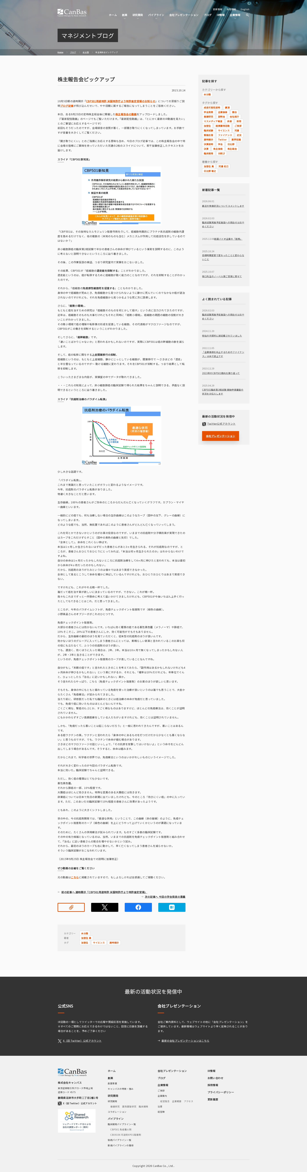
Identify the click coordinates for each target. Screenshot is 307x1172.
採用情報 (231, 9)
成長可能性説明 (212, 107)
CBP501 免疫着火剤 (121, 1129)
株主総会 (232, 148)
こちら (75, 877)
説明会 (221, 116)
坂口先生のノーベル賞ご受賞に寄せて (222, 276)
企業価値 (223, 112)
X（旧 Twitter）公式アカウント (82, 1041)
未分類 (84, 933)
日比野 (231, 144)
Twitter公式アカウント (221, 424)
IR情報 (221, 15)
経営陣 (161, 1111)
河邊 (237, 130)
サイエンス (99, 942)
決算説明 (208, 144)
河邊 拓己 (223, 166)
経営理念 (165, 1101)
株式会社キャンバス (72, 13)
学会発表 (208, 112)
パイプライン (116, 1119)
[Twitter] (104, 907)
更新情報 (217, 9)
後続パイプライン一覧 (119, 1140)
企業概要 (176, 1101)
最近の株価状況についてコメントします (223, 205)
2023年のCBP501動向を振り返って (221, 373)
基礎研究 (208, 116)
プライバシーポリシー (221, 1092)
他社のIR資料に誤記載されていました (222, 335)
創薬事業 (112, 1083)
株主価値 (218, 148)
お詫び (221, 153)
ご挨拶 (238, 125)
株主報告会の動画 (126, 114)
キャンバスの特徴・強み (121, 1088)
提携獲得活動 (223, 125)
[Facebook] (138, 907)
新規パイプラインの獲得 (121, 1145)
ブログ (208, 15)
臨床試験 (208, 130)
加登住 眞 (86, 938)
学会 (220, 144)
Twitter (222, 139)
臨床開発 (208, 153)
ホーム (113, 15)
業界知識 (236, 139)
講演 (227, 107)
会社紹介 (234, 116)
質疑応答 (208, 135)
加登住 (84, 942)
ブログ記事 (67, 106)
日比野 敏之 (210, 171)
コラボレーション (117, 1111)
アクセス (188, 1101)
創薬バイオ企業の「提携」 (228, 238)
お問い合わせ (216, 1078)
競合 (234, 112)
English (245, 9)
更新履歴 (213, 1099)
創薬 (110, 1078)
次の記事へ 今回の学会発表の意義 (165, 897)
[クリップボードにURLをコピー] (71, 907)
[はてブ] (171, 907)
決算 (206, 148)
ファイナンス (225, 135)
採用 (239, 121)
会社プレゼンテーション (184, 15)
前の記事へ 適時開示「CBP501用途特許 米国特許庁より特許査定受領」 (104, 892)
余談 (229, 121)
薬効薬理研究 (129, 1106)
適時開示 (114, 942)
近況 (239, 135)
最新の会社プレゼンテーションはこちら (185, 1041)
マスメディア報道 (213, 121)
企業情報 (163, 1085)
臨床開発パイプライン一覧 (122, 1124)
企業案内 (162, 1095)
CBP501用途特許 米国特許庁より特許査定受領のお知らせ (120, 101)
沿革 (160, 1106)
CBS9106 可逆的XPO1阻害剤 (125, 1134)
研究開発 (113, 1096)
